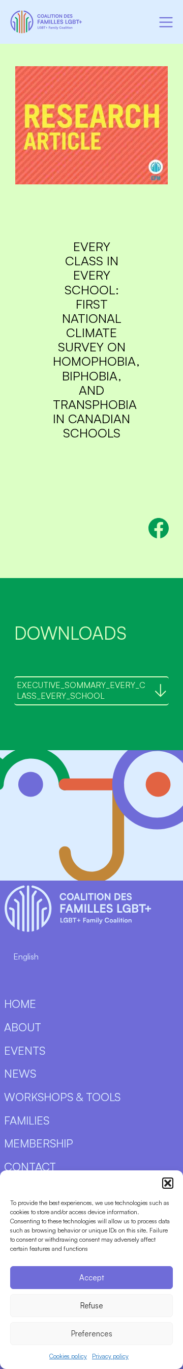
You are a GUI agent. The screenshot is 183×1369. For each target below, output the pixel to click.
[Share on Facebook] (158, 528)
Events (24, 1050)
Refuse (91, 1305)
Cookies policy (68, 1356)
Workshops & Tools (62, 1097)
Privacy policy (110, 1356)
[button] (168, 1183)
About (22, 1027)
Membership (38, 1143)
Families (26, 1120)
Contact (30, 1166)
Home (20, 1003)
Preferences (91, 1333)
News (20, 1073)
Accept (91, 1277)
